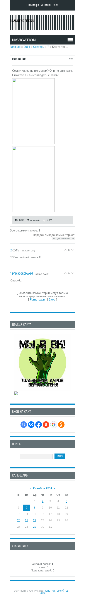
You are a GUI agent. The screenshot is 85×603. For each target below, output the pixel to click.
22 (34, 520)
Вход (55, 5)
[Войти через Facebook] (38, 424)
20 (18, 520)
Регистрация (44, 5)
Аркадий (34, 220)
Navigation (24, 40)
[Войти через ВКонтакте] (31, 424)
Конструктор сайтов (56, 591)
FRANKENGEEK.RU (22, 21)
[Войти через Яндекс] (46, 424)
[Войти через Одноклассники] (61, 424)
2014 (27, 46)
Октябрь (38, 46)
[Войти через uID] (23, 424)
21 (26, 520)
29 (34, 526)
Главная (31, 5)
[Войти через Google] (53, 424)
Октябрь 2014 (42, 488)
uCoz (43, 593)
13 (18, 514)
